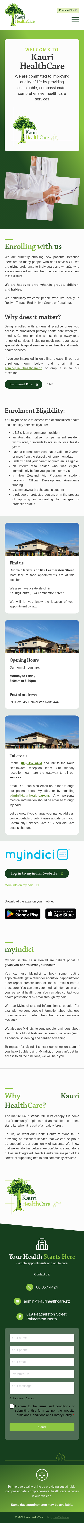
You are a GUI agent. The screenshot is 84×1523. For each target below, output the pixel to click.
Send (42, 1427)
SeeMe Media (61, 1517)
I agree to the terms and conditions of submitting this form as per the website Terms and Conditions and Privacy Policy (44, 1411)
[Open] (75, 19)
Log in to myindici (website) (35, 873)
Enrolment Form (22, 384)
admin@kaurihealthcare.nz (23, 368)
